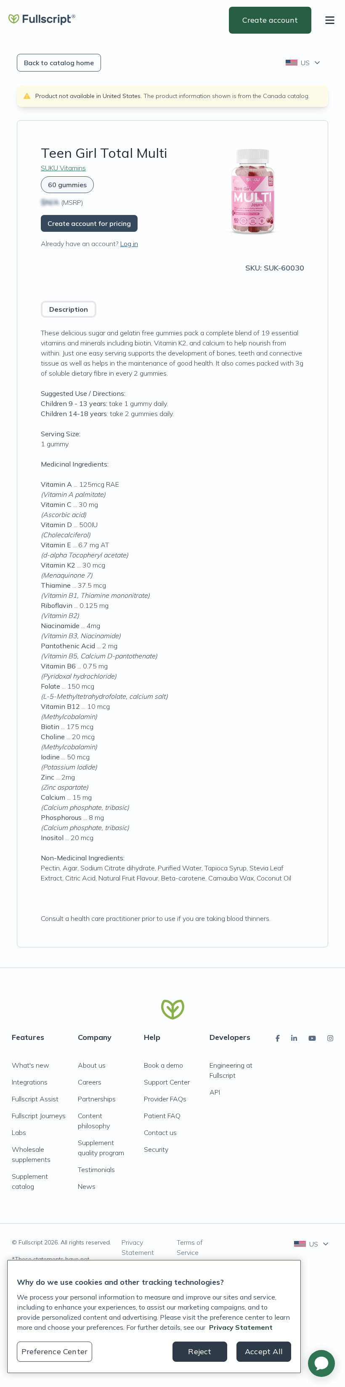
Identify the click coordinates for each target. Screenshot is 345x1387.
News (87, 1186)
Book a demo (163, 1065)
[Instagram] (330, 1038)
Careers (89, 1082)
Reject (199, 1351)
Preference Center (54, 1351)
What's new (30, 1065)
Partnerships (97, 1099)
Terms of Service (190, 1247)
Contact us (160, 1132)
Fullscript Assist (35, 1099)
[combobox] (303, 62)
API (215, 1092)
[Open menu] (331, 20)
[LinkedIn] (294, 1038)
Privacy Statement (138, 1247)
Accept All (264, 1351)
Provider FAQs (165, 1099)
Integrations (30, 1082)
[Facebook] (278, 1038)
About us (92, 1065)
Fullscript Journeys (39, 1115)
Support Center (167, 1082)
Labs (19, 1132)
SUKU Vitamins (63, 168)
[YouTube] (312, 1038)
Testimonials (96, 1169)
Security (156, 1149)
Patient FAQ (162, 1115)
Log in (129, 243)
